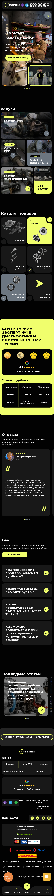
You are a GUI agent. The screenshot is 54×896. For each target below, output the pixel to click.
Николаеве (10, 387)
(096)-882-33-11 (39, 6)
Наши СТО (27, 764)
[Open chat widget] (47, 877)
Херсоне (44, 394)
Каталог (44, 764)
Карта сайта (46, 867)
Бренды (5, 872)
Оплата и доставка (10, 862)
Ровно (10, 402)
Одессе (27, 394)
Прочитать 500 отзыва (27, 371)
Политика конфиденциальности (37, 862)
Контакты (40, 771)
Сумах (44, 402)
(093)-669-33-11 (39, 4)
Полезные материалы (14, 771)
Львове (26, 387)
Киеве (10, 394)
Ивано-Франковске (27, 402)
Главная (10, 764)
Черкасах (44, 387)
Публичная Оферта (11, 867)
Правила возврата (30, 867)
